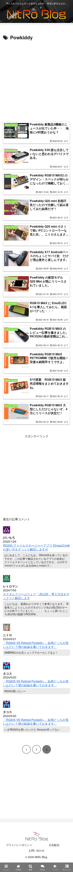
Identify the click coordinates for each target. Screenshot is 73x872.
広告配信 (54, 845)
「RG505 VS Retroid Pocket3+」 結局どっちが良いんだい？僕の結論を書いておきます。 (36, 645)
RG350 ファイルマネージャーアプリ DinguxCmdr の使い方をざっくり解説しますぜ (36, 547)
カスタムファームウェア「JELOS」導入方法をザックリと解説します (36, 596)
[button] (64, 624)
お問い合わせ (36, 850)
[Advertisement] (36, 80)
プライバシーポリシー (19, 845)
